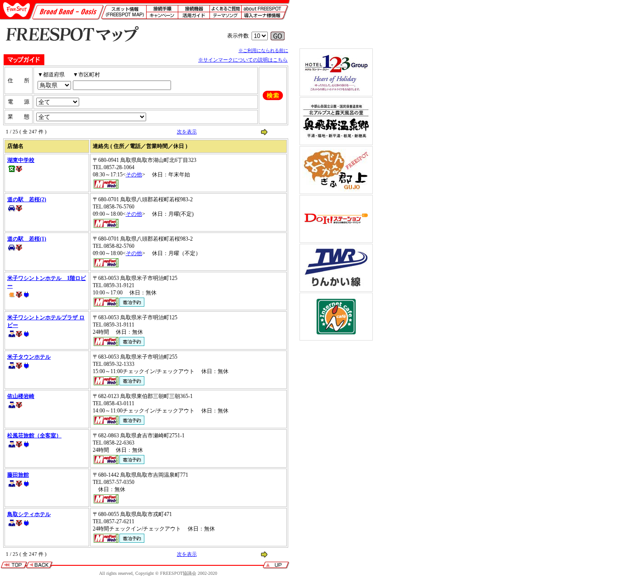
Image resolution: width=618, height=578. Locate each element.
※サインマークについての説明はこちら (243, 59)
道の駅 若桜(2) (26, 199)
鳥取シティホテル (29, 514)
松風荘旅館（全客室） (34, 435)
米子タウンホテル (29, 357)
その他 (134, 174)
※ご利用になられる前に (263, 50)
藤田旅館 (18, 475)
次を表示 (187, 131)
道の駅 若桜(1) (26, 239)
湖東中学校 (20, 160)
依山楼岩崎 (20, 396)
